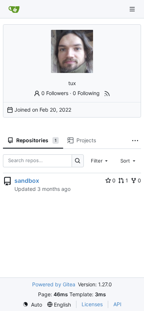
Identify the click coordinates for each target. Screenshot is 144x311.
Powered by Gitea (53, 284)
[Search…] (78, 160)
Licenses (92, 304)
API (117, 304)
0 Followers (54, 93)
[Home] (14, 9)
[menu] (32, 304)
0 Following (86, 93)
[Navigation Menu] (133, 9)
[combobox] (100, 160)
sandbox (26, 180)
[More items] (135, 140)
